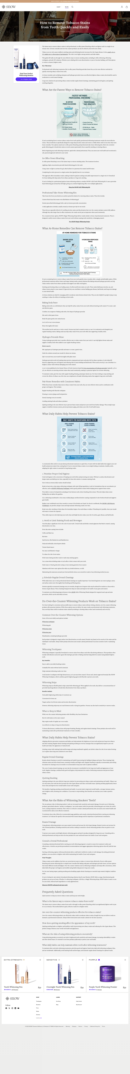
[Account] (122, 7)
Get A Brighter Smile (26, 79)
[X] (9, 1008)
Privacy (86, 1026)
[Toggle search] (72, 6)
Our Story (58, 1001)
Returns (80, 1026)
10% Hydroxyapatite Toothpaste (69, 1)
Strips (37, 1011)
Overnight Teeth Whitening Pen (60, 987)
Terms (103, 1026)
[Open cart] (126, 7)
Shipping (74, 1026)
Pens (37, 1008)
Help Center (79, 1001)
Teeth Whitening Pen (13, 987)
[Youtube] (18, 1008)
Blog (67, 7)
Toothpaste (38, 1001)
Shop (58, 7)
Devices (38, 1014)
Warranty (68, 1026)
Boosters (38, 1004)
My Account (79, 1004)
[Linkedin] (15, 1008)
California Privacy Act (95, 1026)
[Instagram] (12, 1008)
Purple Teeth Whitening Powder (103, 987)
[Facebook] (6, 1008)
